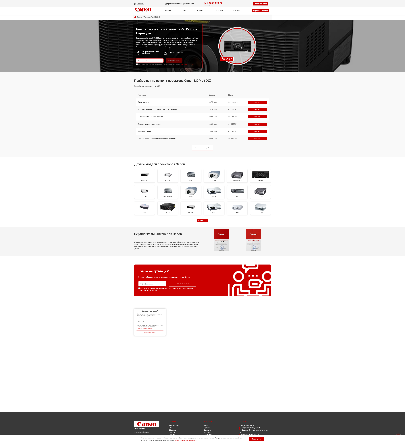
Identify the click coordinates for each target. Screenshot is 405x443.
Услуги (167, 10)
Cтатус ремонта (260, 4)
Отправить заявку (174, 60)
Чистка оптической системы (150, 117)
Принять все (256, 439)
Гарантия (200, 10)
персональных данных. (187, 64)
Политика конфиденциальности (186, 440)
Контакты (236, 10)
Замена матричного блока (149, 124)
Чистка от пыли (144, 131)
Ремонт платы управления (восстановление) (157, 139)
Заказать (257, 102)
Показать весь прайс (202, 148)
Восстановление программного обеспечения (157, 109)
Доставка (219, 10)
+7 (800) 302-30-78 (213, 3)
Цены (184, 10)
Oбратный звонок (260, 10)
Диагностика (143, 102)
